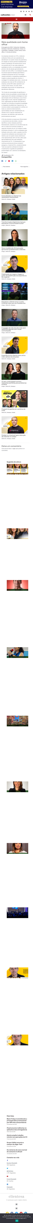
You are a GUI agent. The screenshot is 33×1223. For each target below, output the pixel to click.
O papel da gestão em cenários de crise (13, 409)
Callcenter (16, 47)
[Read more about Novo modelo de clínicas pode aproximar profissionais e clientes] (15, 237)
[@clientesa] (7, 1168)
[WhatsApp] (16, 161)
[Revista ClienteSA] (7, 1160)
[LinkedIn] (12, 161)
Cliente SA (4, 199)
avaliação (11, 50)
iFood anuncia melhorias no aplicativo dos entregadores (17, 1129)
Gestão (13, 199)
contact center (18, 50)
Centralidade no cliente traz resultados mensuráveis (11, 196)
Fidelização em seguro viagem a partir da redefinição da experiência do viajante (14, 275)
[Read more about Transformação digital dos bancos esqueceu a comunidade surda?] (15, 211)
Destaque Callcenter (7, 49)
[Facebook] (2, 161)
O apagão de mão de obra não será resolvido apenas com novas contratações (14, 329)
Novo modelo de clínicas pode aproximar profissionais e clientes (13, 248)
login (14, 448)
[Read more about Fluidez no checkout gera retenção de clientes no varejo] (15, 425)
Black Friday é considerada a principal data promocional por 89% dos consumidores (17, 1120)
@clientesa (10, 1171)
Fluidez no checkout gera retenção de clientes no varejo (14, 435)
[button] (25, 14)
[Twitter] (5, 161)
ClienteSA (10, 1187)
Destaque (22, 47)
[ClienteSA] (7, 1184)
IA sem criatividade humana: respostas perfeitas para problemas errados (14, 383)
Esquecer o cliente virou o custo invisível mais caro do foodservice (13, 302)
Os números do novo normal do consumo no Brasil (17, 1151)
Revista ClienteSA (12, 1163)
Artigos (3, 225)
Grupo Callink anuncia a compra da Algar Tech (15, 1143)
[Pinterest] (9, 161)
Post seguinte (24, 166)
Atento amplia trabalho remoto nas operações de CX (17, 1136)
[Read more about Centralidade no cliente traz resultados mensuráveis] (15, 185)
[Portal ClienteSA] (7, 1176)
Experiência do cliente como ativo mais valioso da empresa (13, 356)
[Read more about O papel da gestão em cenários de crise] (15, 398)
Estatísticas (16, 49)
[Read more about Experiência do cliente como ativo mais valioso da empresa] (15, 345)
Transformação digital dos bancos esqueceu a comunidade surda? (13, 222)
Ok (17, 1220)
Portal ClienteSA (11, 1179)
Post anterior (6, 166)
